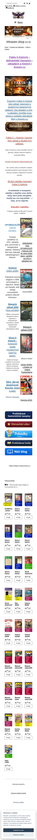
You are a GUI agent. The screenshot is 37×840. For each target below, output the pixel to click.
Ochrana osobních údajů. (18, 793)
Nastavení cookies (18, 834)
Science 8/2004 (27, 291)
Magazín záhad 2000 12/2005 (28, 667)
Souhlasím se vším (18, 830)
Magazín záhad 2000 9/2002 (8, 667)
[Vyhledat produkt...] (24, 3)
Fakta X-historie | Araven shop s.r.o (19, 465)
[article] (19, 263)
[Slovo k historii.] (27, 352)
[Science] (27, 288)
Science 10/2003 (27, 635)
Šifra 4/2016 (17, 604)
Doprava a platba (18, 802)
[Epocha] (27, 394)
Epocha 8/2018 (27, 730)
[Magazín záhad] (27, 321)
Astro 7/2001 (7, 761)
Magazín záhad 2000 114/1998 (8, 699)
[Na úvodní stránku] (18, 15)
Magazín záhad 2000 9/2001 (18, 667)
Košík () (10, 8)
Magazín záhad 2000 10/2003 (28, 699)
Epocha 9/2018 (17, 730)
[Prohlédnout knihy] (19, 443)
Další (30, 31)
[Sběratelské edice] (19, 424)
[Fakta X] (19, 86)
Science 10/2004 (17, 635)
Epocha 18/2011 (27, 400)
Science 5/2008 (7, 635)
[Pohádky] (19, 434)
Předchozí (7, 31)
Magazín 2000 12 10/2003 (7, 730)
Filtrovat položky (10, 480)
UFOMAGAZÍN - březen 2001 (8, 510)
